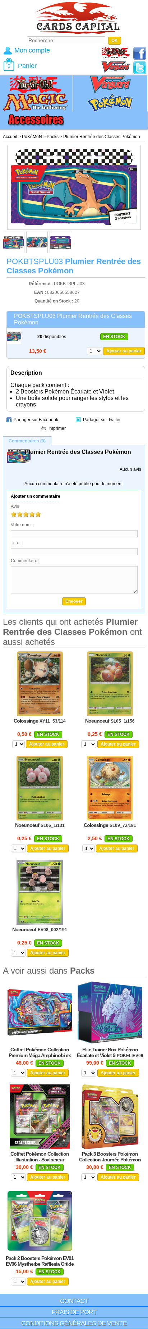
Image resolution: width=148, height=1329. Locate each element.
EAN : (40, 292)
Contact (74, 1301)
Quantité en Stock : (53, 301)
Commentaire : (25, 560)
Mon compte (32, 50)
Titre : (16, 542)
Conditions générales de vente (74, 1323)
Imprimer (57, 428)
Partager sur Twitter (102, 419)
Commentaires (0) (27, 440)
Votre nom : (22, 524)
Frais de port (74, 1312)
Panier (27, 65)
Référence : (41, 283)
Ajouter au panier (124, 351)
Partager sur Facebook (36, 419)
